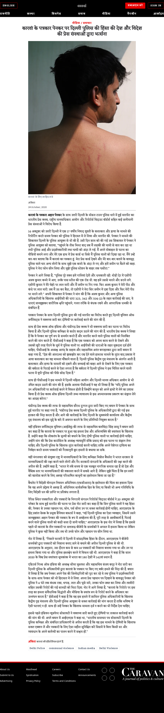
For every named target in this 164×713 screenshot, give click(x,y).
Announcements (87, 675)
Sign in (156, 5)
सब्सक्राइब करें (135, 5)
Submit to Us (7, 675)
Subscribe (57, 675)
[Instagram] (104, 678)
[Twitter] (112, 670)
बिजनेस (56, 13)
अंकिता (32, 641)
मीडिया (106, 13)
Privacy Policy (33, 680)
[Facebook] (104, 670)
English (9, 5)
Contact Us (84, 669)
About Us (5, 669)
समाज (82, 13)
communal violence (61, 648)
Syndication (32, 675)
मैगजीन (131, 13)
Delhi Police (37, 648)
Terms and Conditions (64, 680)
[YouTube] (112, 678)
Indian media (86, 648)
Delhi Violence (108, 648)
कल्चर (31, 13)
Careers (56, 669)
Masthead (31, 669)
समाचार (87, 23)
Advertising (6, 680)
